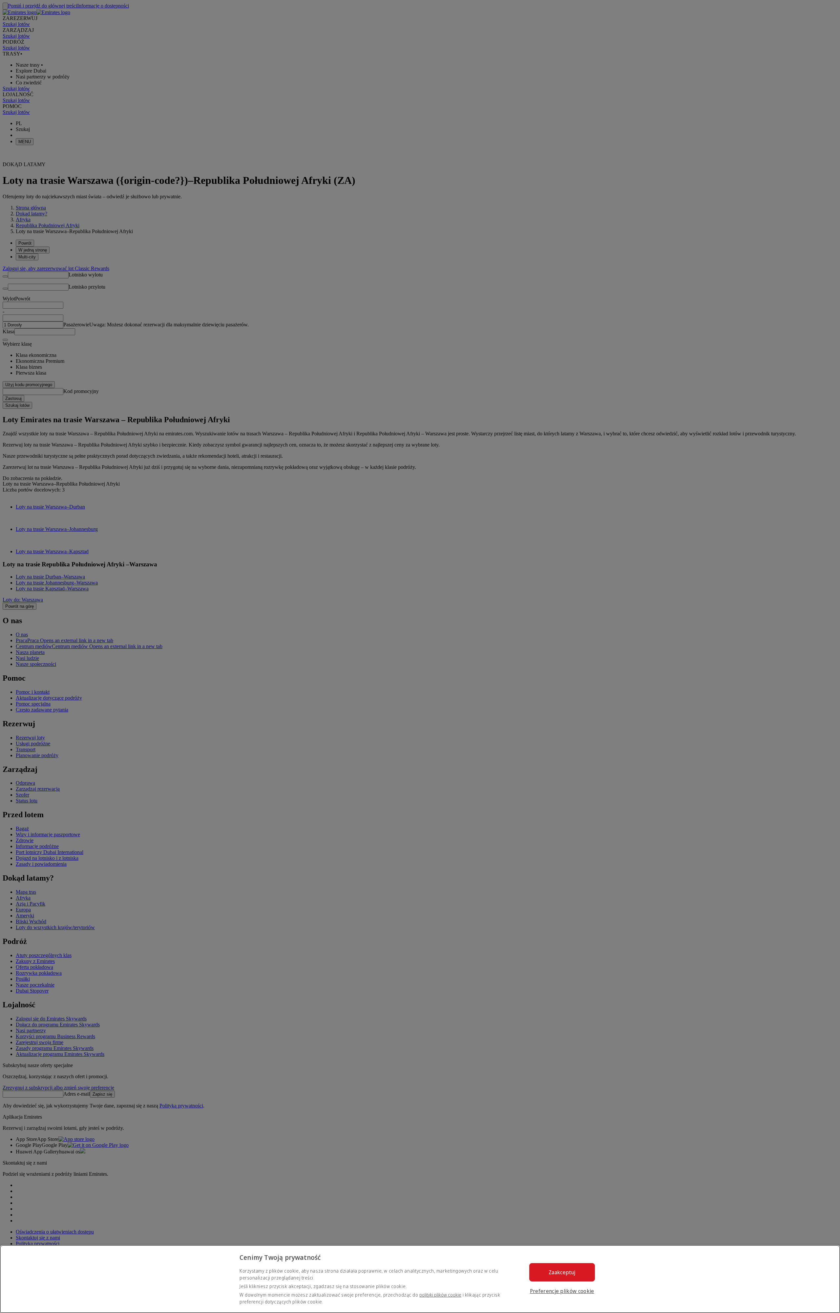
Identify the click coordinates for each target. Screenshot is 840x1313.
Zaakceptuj (562, 1272)
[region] (420, 1279)
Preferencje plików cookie (562, 1291)
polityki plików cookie (440, 1295)
